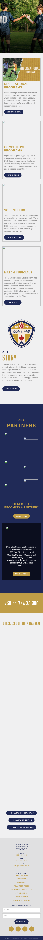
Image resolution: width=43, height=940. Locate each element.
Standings (21, 882)
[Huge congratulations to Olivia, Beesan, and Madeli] (21, 725)
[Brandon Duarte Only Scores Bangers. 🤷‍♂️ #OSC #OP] (21, 709)
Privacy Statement (21, 900)
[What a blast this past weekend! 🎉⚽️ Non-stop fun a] (21, 744)
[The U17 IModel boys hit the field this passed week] (21, 637)
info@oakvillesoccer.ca (21, 866)
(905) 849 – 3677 (21, 860)
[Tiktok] (24, 929)
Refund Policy (21, 897)
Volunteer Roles (21, 886)
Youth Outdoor (21, 875)
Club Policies (21, 893)
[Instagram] (31, 929)
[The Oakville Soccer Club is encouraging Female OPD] (21, 689)
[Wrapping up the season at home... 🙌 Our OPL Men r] (21, 657)
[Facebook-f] (11, 929)
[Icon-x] (18, 929)
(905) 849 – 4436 (21, 855)
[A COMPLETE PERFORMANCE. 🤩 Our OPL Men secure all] (21, 791)
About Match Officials (21, 889)
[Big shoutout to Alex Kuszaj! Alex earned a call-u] (21, 765)
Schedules (21, 879)
